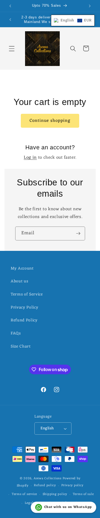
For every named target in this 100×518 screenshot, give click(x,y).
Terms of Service (27, 294)
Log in (30, 157)
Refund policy (45, 485)
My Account (22, 268)
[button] (11, 48)
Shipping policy (55, 494)
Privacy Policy (24, 307)
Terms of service (24, 494)
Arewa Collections (48, 478)
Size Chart (21, 346)
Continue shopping (50, 120)
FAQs (16, 333)
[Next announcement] (90, 6)
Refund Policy (24, 320)
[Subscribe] (78, 233)
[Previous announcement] (10, 6)
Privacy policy (72, 485)
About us (19, 281)
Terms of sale (83, 494)
